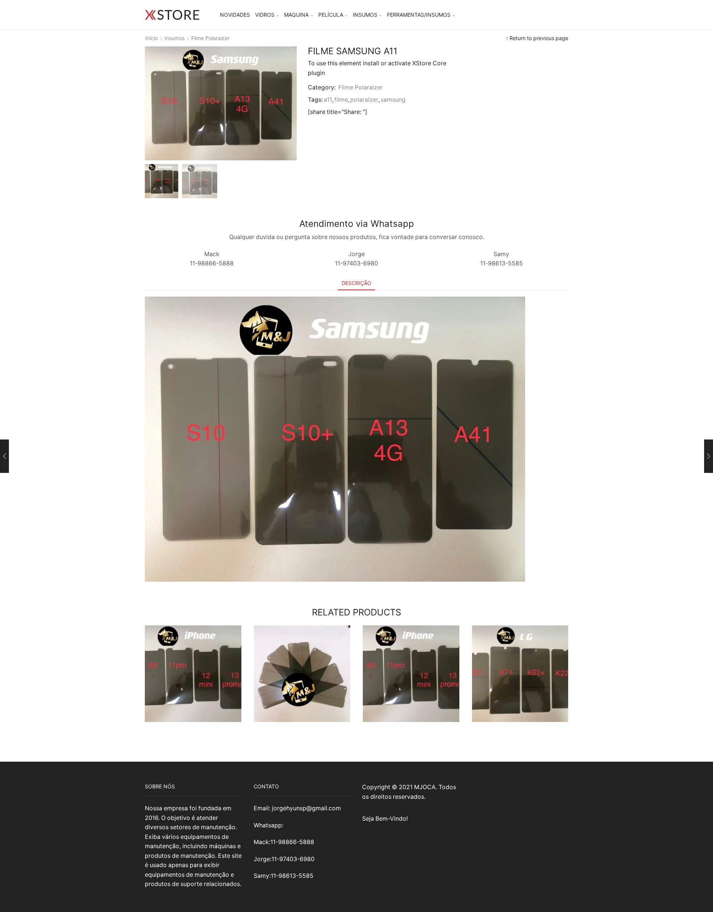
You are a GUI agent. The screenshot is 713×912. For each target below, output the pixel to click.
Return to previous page (538, 38)
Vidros (264, 15)
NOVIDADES (235, 15)
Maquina (296, 15)
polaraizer (364, 99)
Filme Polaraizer (210, 38)
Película (330, 15)
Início (151, 38)
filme (341, 99)
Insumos (365, 15)
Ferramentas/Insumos (418, 15)
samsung (393, 99)
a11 (328, 99)
